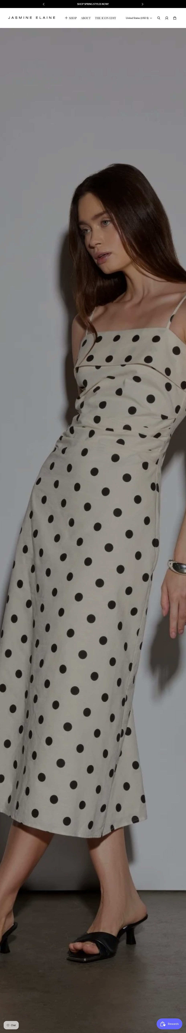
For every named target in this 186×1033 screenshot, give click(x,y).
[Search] (159, 18)
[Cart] (175, 18)
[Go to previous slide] (44, 4)
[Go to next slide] (142, 4)
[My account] (167, 18)
